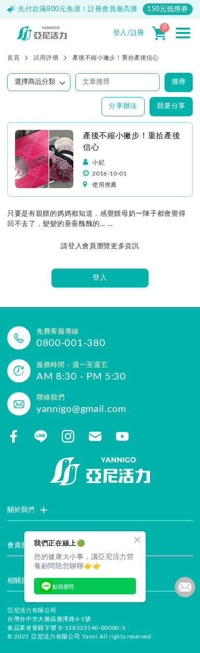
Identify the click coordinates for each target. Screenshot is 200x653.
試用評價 (45, 58)
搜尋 (178, 82)
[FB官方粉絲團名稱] (13, 436)
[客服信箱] (95, 436)
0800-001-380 (70, 343)
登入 (100, 277)
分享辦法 (123, 106)
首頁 (13, 58)
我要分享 (171, 106)
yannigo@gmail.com (81, 409)
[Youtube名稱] (122, 436)
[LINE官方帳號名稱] (40, 436)
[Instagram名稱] (68, 436)
